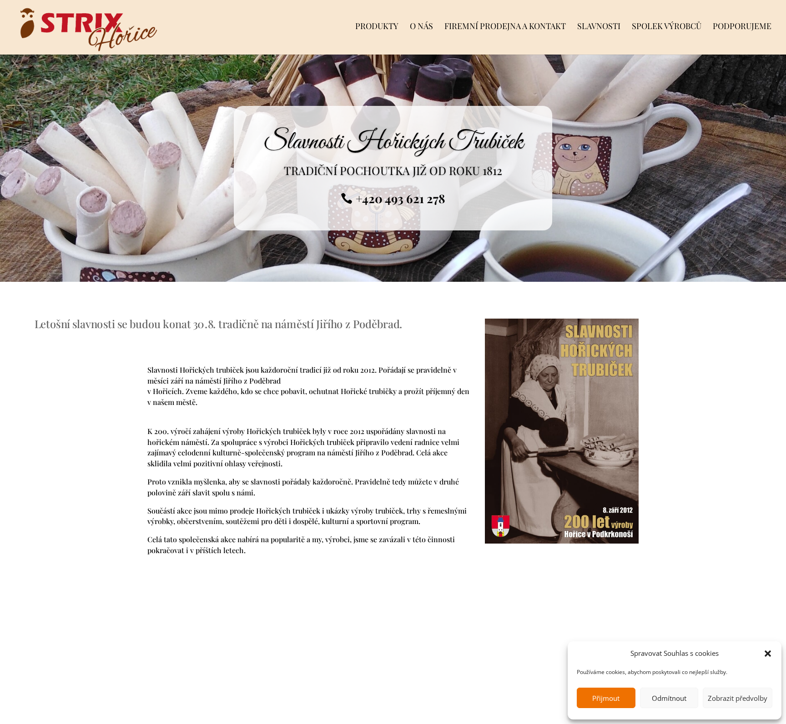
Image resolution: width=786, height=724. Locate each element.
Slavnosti (598, 27)
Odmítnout (669, 698)
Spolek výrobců (666, 27)
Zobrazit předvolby (737, 698)
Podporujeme (742, 27)
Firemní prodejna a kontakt (505, 27)
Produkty (376, 27)
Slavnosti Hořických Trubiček (393, 142)
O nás (421, 27)
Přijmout (606, 698)
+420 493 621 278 (400, 198)
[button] (767, 653)
